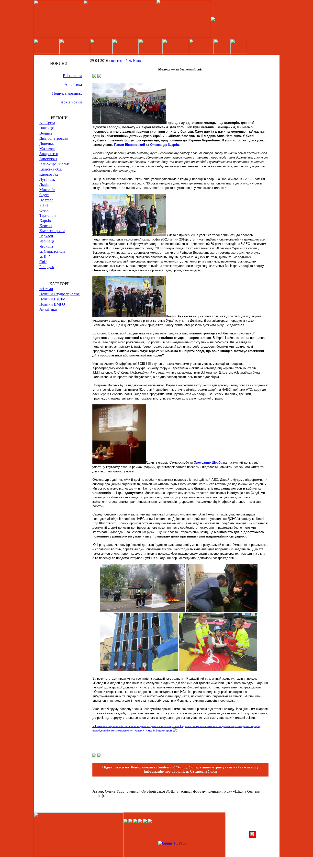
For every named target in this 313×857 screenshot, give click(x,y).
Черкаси (46, 236)
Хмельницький (52, 231)
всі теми (46, 289)
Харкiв (45, 220)
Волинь (45, 133)
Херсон (45, 226)
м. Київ (45, 256)
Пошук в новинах (67, 93)
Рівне (43, 205)
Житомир (47, 149)
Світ (43, 262)
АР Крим (47, 123)
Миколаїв (47, 190)
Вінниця (46, 128)
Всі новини (72, 76)
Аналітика (73, 84)
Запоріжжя (48, 159)
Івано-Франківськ (54, 164)
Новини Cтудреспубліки (59, 294)
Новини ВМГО (52, 304)
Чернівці (46, 241)
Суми (44, 210)
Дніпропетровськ (53, 138)
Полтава (46, 200)
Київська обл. (50, 169)
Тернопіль (47, 215)
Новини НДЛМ (52, 299)
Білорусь (46, 267)
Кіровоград (48, 174)
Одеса (44, 195)
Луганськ (47, 179)
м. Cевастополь (52, 251)
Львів (44, 185)
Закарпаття (48, 154)
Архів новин (71, 102)
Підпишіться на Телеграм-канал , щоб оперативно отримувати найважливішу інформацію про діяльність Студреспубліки (180, 769)
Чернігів (46, 246)
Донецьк (46, 143)
